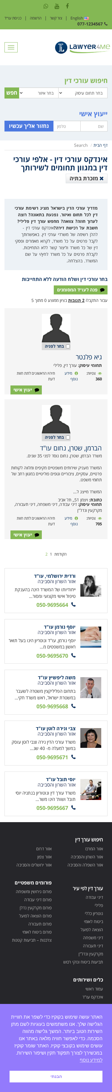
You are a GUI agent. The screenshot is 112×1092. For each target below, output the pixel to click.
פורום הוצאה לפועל (35, 916)
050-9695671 (52, 757)
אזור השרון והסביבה (87, 857)
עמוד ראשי (94, 989)
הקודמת (60, 554)
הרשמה (36, 18)
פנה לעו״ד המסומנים (78, 290)
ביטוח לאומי (93, 921)
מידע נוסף (71, 376)
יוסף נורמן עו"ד (60, 627)
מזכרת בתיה (84, 178)
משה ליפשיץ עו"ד (57, 677)
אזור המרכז (94, 848)
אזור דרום (44, 848)
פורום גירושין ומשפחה (34, 891)
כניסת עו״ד (13, 18)
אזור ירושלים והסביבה (34, 865)
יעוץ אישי (23, 390)
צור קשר (56, 18)
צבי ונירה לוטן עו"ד (56, 728)
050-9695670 (52, 655)
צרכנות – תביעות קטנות (32, 940)
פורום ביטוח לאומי (37, 932)
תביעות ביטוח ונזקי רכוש (83, 962)
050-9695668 (52, 706)
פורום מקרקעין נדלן (36, 907)
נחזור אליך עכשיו (29, 125)
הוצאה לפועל (92, 929)
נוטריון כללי (94, 913)
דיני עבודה (94, 897)
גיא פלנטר (89, 356)
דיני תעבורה (93, 946)
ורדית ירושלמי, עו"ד (55, 576)
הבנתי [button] (56, 1076)
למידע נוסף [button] (91, 1060)
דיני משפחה (93, 937)
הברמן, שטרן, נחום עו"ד (71, 447)
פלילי (99, 905)
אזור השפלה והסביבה (85, 865)
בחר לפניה (54, 346)
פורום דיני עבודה (38, 899)
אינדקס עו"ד (92, 997)
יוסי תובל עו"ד (61, 779)
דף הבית (100, 145)
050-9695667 (52, 807)
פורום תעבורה (40, 924)
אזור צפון (44, 857)
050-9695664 (52, 604)
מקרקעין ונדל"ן (91, 954)
